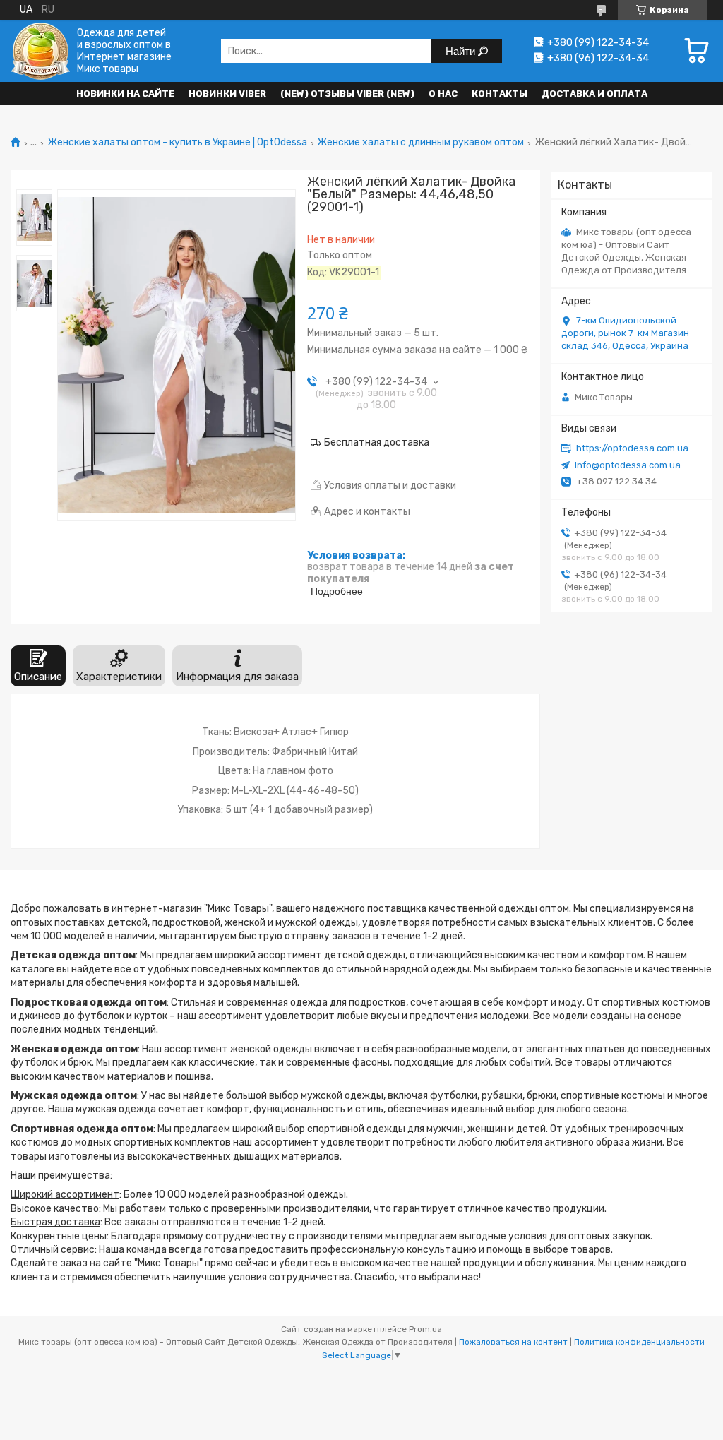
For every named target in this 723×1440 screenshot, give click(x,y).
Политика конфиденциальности (639, 1342)
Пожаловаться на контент (513, 1342)
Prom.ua (425, 1329)
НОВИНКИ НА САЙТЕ (125, 93)
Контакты (499, 93)
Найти (462, 51)
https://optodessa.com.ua (632, 448)
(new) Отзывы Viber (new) (347, 93)
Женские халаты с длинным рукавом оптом (420, 142)
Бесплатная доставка (376, 442)
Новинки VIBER (227, 93)
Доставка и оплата (594, 93)
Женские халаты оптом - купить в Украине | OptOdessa (177, 142)
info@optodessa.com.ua (628, 465)
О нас (443, 93)
